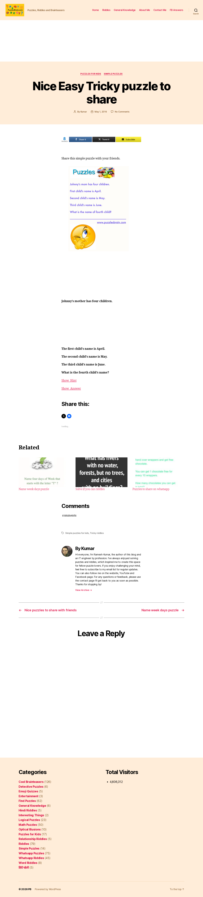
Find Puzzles (27, 801)
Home (95, 10)
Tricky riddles (97, 533)
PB (29, 889)
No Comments (122, 111)
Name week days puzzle (34, 489)
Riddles (106, 10)
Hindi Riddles (28, 810)
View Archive (83, 590)
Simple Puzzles (113, 74)
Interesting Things (31, 815)
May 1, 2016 (101, 111)
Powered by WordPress (48, 889)
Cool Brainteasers (31, 782)
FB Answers (176, 10)
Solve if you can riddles (90, 489)
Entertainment (28, 796)
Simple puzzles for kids (77, 533)
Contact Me (159, 10)
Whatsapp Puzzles (31, 853)
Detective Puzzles (31, 786)
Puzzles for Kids (90, 74)
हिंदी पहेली (24, 867)
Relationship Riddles (33, 839)
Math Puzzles (28, 824)
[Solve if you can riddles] (101, 472)
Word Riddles (28, 863)
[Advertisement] (101, 41)
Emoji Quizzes (28, 791)
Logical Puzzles (29, 820)
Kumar (84, 111)
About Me (144, 10)
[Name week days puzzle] (45, 472)
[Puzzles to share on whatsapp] (158, 472)
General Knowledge (125, 10)
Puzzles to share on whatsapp (150, 489)
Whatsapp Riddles (31, 858)
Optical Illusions (30, 829)
